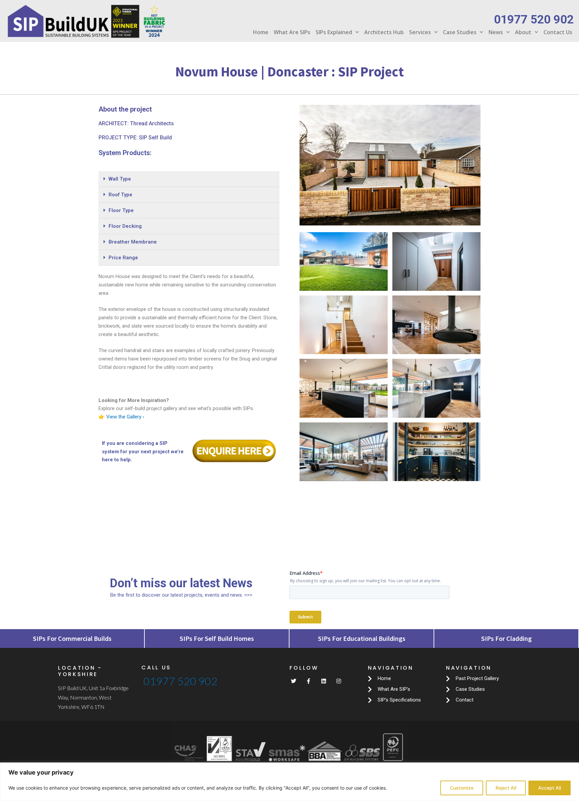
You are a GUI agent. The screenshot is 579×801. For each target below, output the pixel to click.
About (523, 32)
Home (260, 32)
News (496, 32)
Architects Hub (384, 32)
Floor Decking (125, 226)
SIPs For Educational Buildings (361, 638)
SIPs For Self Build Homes (217, 638)
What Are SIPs (292, 32)
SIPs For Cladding (506, 638)
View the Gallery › (125, 417)
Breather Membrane (133, 242)
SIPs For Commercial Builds (72, 638)
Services (420, 32)
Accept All (549, 788)
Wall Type (120, 179)
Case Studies (459, 32)
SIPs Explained (334, 32)
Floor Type (121, 210)
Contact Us (557, 32)
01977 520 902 (180, 680)
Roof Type (120, 195)
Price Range (123, 258)
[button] (189, 179)
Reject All (506, 788)
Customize (461, 788)
